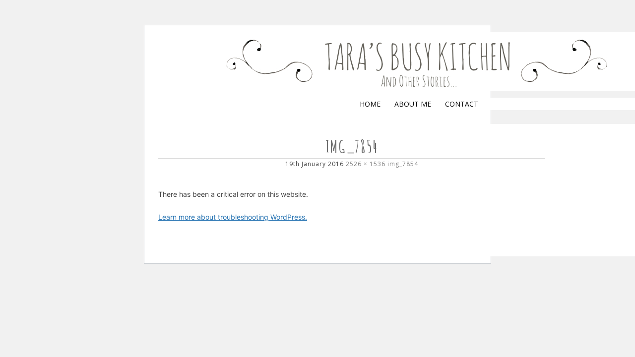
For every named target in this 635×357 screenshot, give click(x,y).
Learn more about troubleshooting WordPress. (232, 217)
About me (412, 104)
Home (370, 104)
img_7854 (402, 164)
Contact (461, 104)
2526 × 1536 (365, 164)
